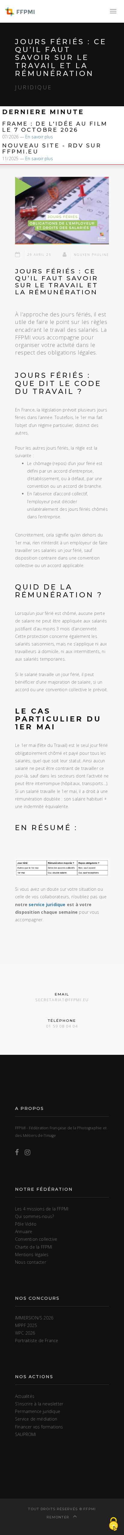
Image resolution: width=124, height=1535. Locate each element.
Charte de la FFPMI (33, 1247)
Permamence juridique (37, 1411)
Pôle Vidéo (25, 1224)
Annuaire (24, 1231)
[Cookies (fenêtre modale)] (113, 1524)
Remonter (59, 1517)
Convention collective (36, 1239)
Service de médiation (36, 1419)
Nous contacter (30, 1262)
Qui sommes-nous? (34, 1216)
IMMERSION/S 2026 (34, 1318)
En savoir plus (39, 137)
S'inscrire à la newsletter (39, 1404)
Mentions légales (31, 1254)
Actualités (24, 1396)
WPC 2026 (25, 1333)
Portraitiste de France (36, 1340)
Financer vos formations (39, 1427)
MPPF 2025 (26, 1325)
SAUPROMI (25, 1434)
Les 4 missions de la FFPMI (41, 1209)
